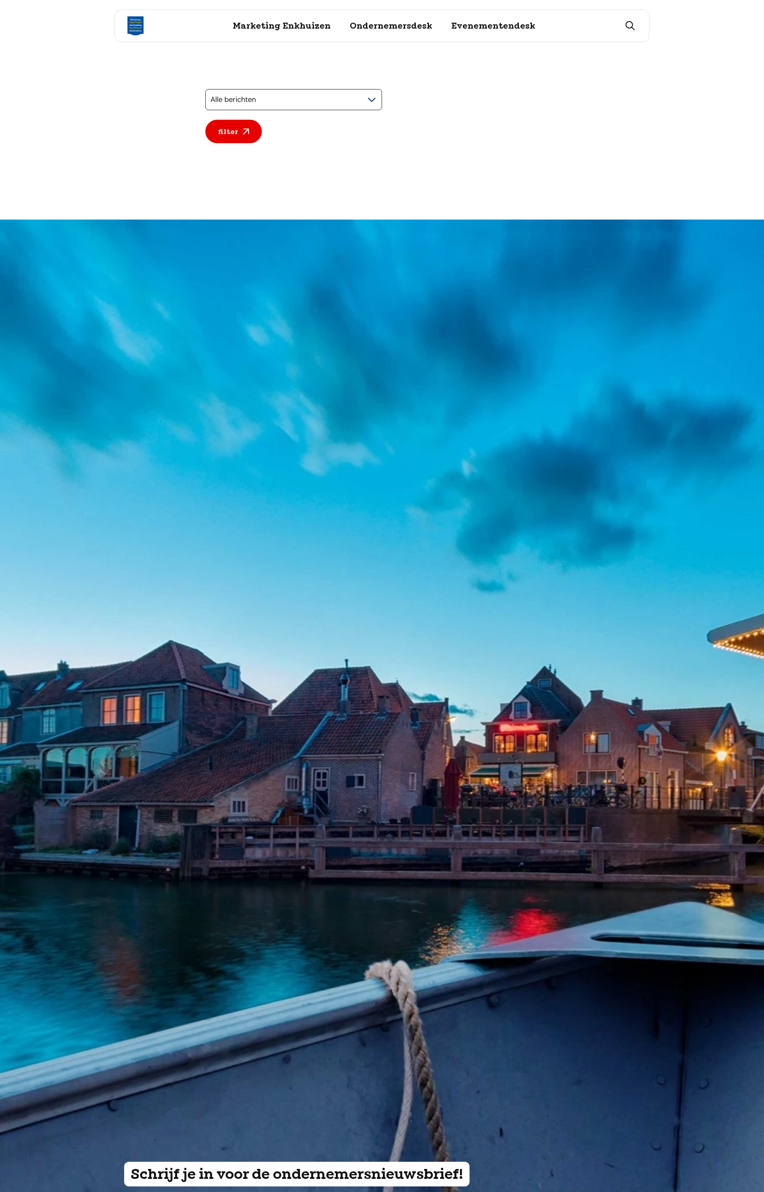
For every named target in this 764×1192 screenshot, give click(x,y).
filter (228, 131)
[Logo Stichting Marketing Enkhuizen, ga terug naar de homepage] (135, 26)
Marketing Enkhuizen (282, 26)
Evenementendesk (493, 26)
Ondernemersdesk (391, 26)
